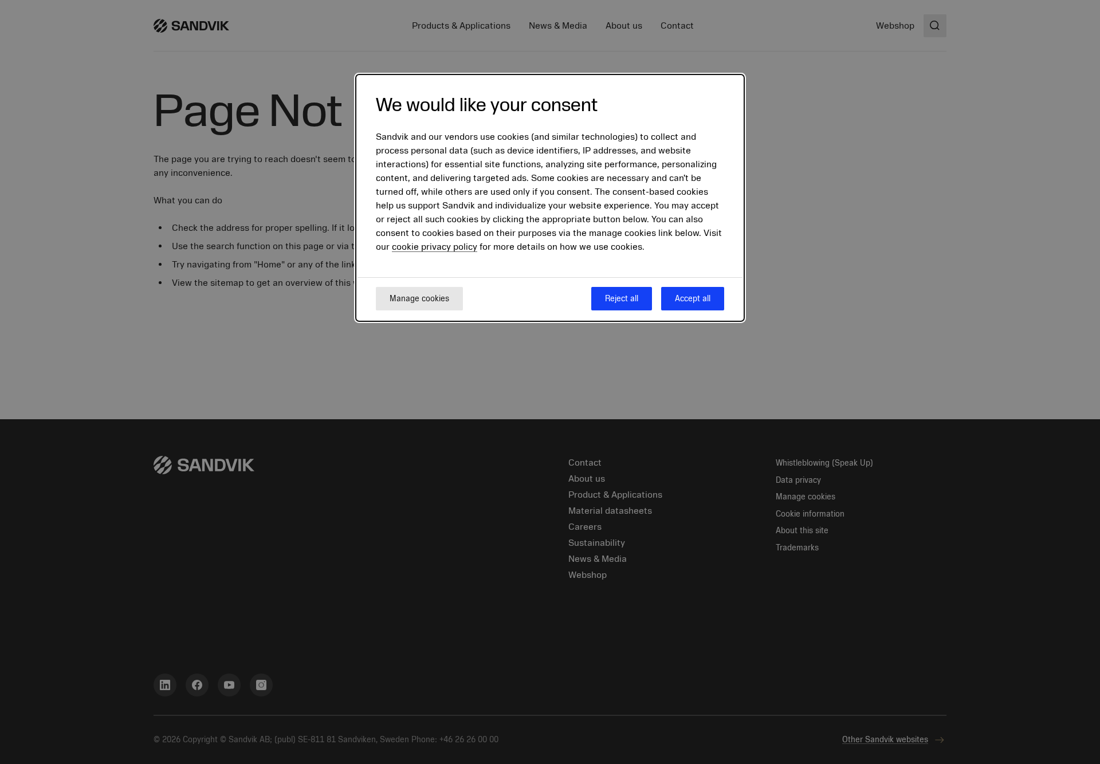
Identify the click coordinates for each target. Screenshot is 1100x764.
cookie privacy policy (434, 247)
